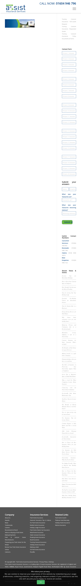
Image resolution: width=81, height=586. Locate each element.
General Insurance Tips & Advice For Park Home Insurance (40, 521)
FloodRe (32, 552)
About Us (7, 518)
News (6, 523)
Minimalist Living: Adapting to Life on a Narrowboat (69, 334)
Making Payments (10, 535)
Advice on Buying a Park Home (14, 532)
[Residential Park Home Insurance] (15, 8)
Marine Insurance (60, 525)
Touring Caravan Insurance (38, 542)
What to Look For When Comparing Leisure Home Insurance (69, 382)
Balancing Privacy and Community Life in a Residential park (69, 327)
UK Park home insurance (37, 549)
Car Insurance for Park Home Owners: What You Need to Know (69, 452)
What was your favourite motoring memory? (69, 207)
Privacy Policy (43, 562)
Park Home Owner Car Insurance (40, 530)
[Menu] (73, 8)
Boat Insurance (34, 540)
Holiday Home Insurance (37, 545)
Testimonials (9, 525)
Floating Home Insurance (37, 537)
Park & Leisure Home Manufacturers (15, 538)
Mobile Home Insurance (37, 525)
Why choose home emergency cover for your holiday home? (69, 319)
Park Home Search (60, 518)
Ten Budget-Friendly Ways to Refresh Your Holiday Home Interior (69, 465)
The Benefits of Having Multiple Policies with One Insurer (69, 406)
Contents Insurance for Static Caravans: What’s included (69, 342)
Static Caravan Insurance (37, 535)
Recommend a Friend (11, 530)
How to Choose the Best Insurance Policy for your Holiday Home (69, 444)
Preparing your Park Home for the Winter (15, 543)
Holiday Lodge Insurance (37, 527)
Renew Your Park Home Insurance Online (15, 548)
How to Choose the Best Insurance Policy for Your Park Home (69, 473)
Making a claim (34, 547)
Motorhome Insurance (36, 532)
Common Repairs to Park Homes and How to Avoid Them (69, 425)
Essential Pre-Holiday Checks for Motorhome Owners (69, 300)
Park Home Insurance (36, 518)
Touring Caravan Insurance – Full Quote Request (69, 21)
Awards (7, 520)
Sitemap (51, 562)
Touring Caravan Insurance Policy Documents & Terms (69, 36)
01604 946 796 (66, 3)
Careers (7, 527)
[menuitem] (73, 8)
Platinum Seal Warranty (62, 520)
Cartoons (7, 552)
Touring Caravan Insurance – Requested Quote (69, 29)
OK (41, 582)
